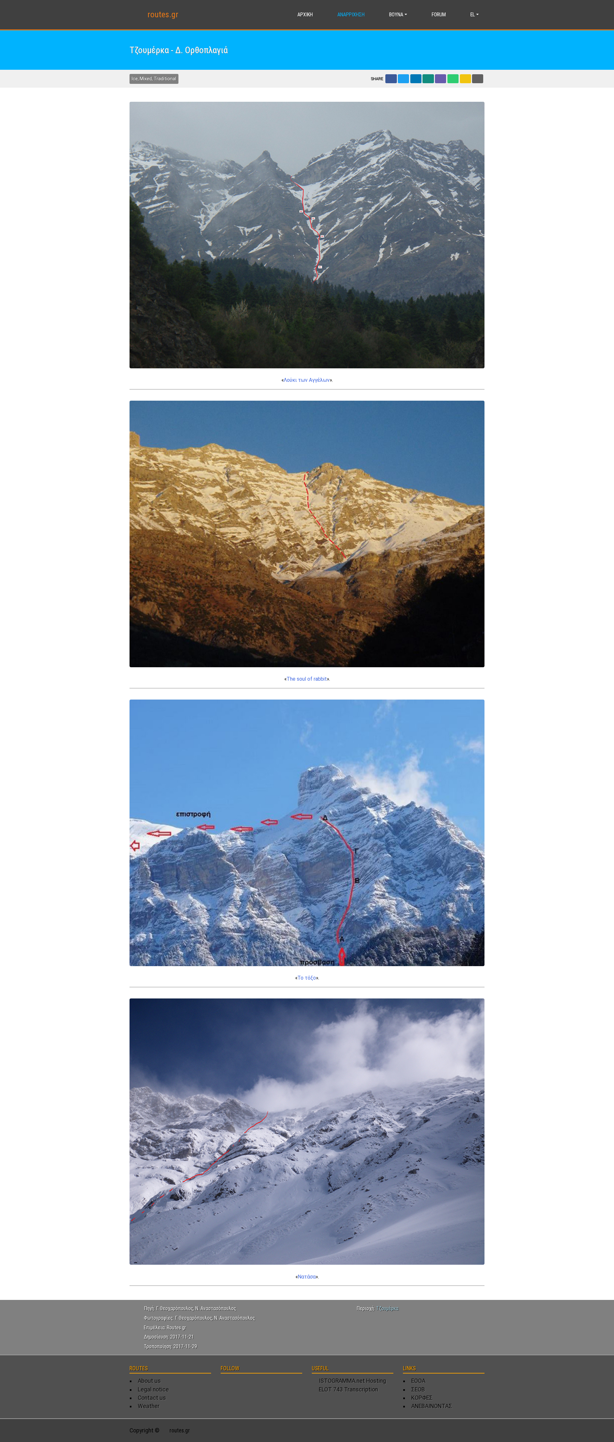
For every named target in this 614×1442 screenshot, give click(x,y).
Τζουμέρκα (387, 1308)
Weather (149, 1406)
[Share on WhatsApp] (428, 78)
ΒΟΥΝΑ (396, 15)
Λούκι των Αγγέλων (307, 380)
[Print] (477, 78)
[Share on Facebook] (391, 78)
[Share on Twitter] (403, 78)
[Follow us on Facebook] (226, 1384)
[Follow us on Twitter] (237, 1384)
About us (149, 1381)
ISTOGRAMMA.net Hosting (351, 1381)
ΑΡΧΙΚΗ (305, 15)
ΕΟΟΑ (418, 1381)
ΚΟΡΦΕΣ (422, 1398)
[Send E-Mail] (465, 78)
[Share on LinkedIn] (415, 78)
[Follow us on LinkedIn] (249, 1384)
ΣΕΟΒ (418, 1389)
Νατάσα (307, 1277)
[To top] (480, 1430)
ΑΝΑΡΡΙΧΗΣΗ (351, 15)
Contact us (152, 1398)
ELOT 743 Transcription (347, 1389)
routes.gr (162, 14)
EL (472, 15)
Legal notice (153, 1389)
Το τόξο (306, 978)
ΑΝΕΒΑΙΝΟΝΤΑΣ (431, 1406)
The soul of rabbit (307, 679)
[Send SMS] (453, 78)
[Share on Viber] (440, 78)
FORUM (439, 15)
